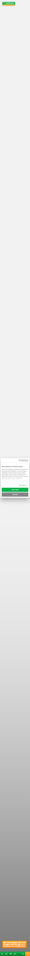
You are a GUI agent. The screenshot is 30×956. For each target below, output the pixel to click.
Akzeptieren (15, 490)
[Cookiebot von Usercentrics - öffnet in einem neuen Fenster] (22, 460)
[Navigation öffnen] (27, 954)
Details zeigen (22, 485)
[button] (10, 954)
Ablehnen (15, 494)
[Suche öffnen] (23, 954)
